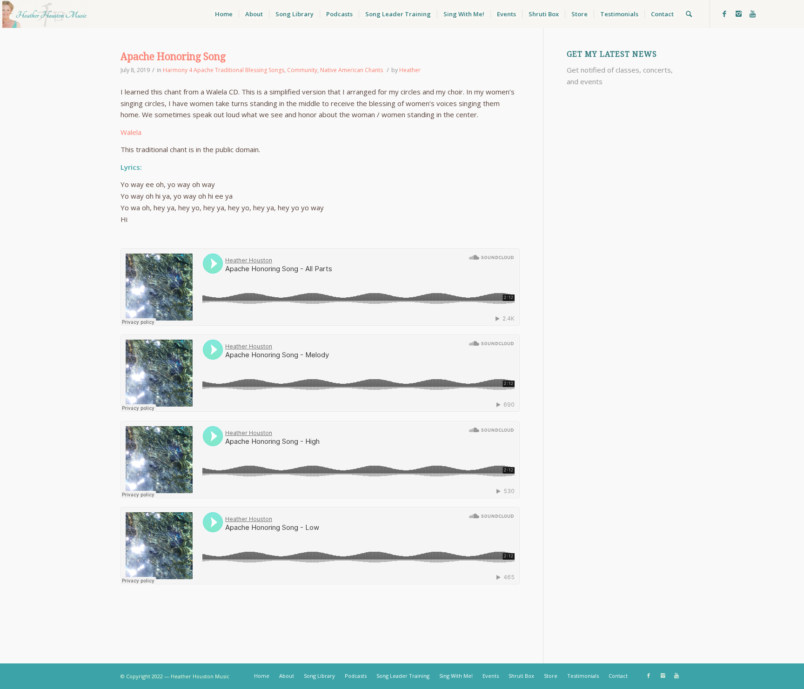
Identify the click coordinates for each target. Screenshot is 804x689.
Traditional (229, 70)
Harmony (175, 70)
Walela (131, 132)
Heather (410, 70)
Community (302, 70)
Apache (204, 70)
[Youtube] (752, 13)
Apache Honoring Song (173, 56)
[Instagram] (738, 13)
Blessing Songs (264, 70)
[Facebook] (724, 13)
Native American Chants (351, 70)
